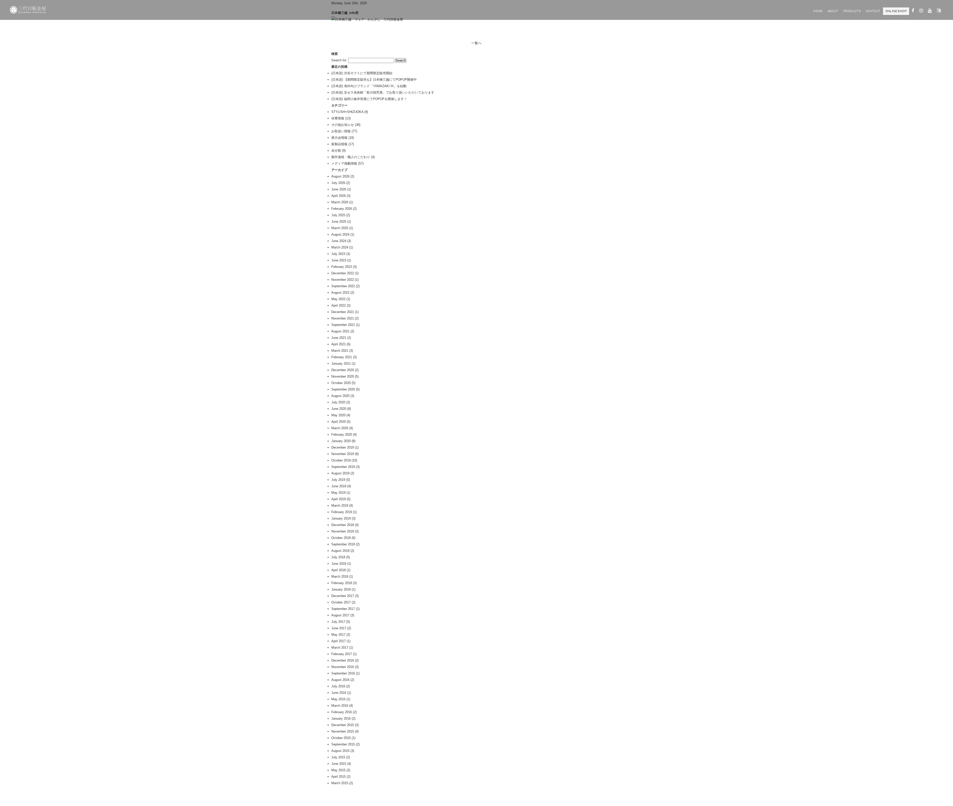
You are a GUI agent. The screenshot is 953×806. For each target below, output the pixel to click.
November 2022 (342, 279)
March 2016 (339, 705)
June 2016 (338, 693)
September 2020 (343, 389)
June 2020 (338, 409)
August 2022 (340, 292)
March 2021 (339, 350)
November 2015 (342, 731)
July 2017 (338, 622)
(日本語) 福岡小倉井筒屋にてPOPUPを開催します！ (369, 99)
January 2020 (341, 441)
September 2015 (343, 744)
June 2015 (338, 764)
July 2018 (338, 557)
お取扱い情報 (341, 131)
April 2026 (338, 196)
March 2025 (339, 228)
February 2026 (341, 208)
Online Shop (896, 11)
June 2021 (338, 338)
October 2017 (341, 602)
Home (817, 11)
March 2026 (339, 202)
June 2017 (338, 628)
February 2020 (341, 434)
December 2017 (342, 596)
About (832, 11)
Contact (873, 11)
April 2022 (338, 305)
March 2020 (339, 428)
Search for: (339, 60)
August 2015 (340, 751)
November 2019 (342, 454)
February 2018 (341, 583)
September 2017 (343, 609)
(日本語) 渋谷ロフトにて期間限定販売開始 (361, 73)
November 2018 (342, 531)
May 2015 (338, 770)
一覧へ (476, 43)
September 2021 (343, 325)
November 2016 (342, 667)
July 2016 (338, 686)
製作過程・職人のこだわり (350, 157)
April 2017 (338, 641)
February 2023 (341, 267)
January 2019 (341, 518)
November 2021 (342, 318)
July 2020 (338, 402)
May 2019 (338, 492)
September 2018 (343, 544)
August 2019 (340, 473)
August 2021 (340, 331)
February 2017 (341, 654)
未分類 (336, 150)
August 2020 (340, 396)
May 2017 (338, 634)
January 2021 (341, 363)
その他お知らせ (342, 125)
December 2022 (342, 273)
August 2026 (340, 176)
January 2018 (341, 589)
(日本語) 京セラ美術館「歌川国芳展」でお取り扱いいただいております (382, 92)
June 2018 (338, 563)
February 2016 (341, 712)
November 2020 (342, 376)
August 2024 (340, 234)
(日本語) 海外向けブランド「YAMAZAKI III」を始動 (369, 86)
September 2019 (343, 467)
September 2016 (343, 673)
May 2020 (338, 415)
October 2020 (341, 383)
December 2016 (342, 660)
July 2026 (338, 183)
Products (852, 11)
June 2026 (338, 189)
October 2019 (341, 460)
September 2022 (343, 286)
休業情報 (337, 118)
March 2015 (339, 783)
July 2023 (338, 254)
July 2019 (338, 480)
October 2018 (341, 538)
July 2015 (338, 757)
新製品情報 (339, 144)
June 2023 (338, 260)
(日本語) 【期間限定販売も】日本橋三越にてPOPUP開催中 (374, 79)
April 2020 (338, 421)
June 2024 (338, 241)
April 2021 (338, 344)
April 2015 (338, 776)
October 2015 (341, 738)
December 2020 (342, 370)
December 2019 (342, 447)
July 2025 (338, 215)
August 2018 (340, 551)
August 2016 (340, 680)
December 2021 (342, 312)
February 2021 (341, 357)
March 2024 (339, 247)
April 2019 (338, 499)
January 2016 (341, 718)
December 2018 (342, 525)
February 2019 (341, 512)
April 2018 (338, 570)
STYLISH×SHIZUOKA (347, 112)
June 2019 (338, 486)
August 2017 (340, 615)
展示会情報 (339, 138)
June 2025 (338, 221)
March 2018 (339, 576)
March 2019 (339, 505)
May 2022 (338, 299)
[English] (938, 11)
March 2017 (339, 647)
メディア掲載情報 (344, 163)
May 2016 (338, 699)
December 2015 (342, 725)
